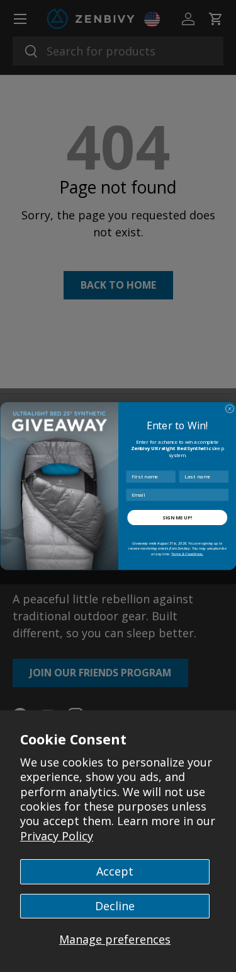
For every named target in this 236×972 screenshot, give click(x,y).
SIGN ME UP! (177, 517)
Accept (114, 871)
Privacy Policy (56, 835)
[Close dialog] (229, 409)
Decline (115, 905)
